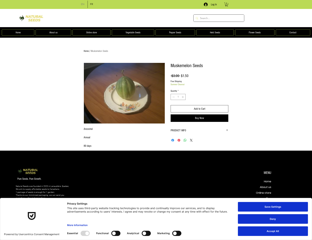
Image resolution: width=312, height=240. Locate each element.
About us (265, 187)
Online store (263, 193)
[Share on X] (191, 140)
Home (86, 51)
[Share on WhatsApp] (185, 140)
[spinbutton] (178, 97)
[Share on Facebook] (173, 140)
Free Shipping (176, 81)
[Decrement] (173, 97)
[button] (226, 4)
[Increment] (183, 97)
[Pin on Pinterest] (179, 140)
